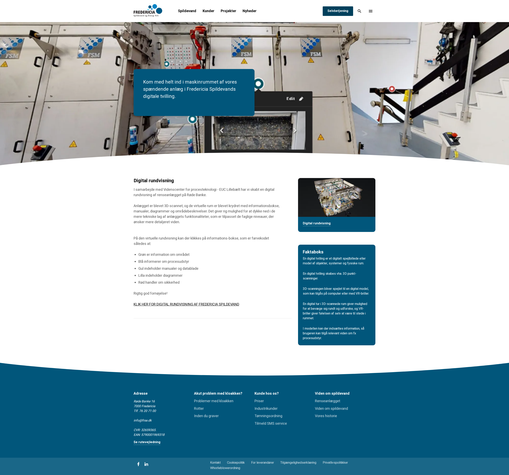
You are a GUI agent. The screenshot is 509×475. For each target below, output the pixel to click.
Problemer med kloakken (213, 401)
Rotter (199, 409)
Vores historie (326, 416)
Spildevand (187, 11)
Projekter (228, 11)
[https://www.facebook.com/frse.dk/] (138, 464)
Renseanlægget (327, 401)
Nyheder (249, 11)
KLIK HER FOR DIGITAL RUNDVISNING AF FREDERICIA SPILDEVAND (186, 304)
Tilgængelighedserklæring (298, 463)
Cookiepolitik (236, 463)
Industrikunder (266, 409)
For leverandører (262, 463)
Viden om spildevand (331, 409)
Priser (259, 401)
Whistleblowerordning (225, 468)
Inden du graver (206, 416)
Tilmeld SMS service (270, 423)
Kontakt (215, 463)
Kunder (208, 11)
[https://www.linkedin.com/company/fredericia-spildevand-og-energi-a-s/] (146, 464)
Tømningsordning (268, 416)
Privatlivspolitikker (335, 463)
